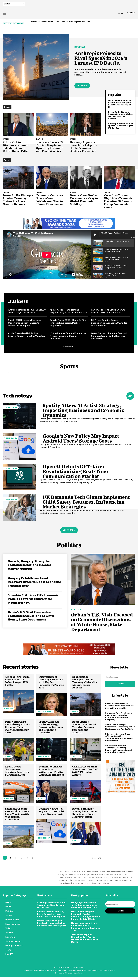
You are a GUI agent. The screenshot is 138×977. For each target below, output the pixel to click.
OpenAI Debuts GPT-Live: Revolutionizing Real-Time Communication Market (75, 471)
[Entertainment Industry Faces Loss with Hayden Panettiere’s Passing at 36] (51, 704)
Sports (7, 756)
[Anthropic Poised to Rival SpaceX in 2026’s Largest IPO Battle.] (36, 67)
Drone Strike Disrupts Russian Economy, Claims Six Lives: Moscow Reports (120, 115)
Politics (76, 609)
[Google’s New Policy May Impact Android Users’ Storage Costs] (19, 446)
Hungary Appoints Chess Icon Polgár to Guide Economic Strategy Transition (83, 146)
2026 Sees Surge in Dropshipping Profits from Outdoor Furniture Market (84, 938)
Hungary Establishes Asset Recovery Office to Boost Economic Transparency (34, 582)
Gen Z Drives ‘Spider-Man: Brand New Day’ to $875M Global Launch (85, 770)
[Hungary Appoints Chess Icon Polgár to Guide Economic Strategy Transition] (85, 124)
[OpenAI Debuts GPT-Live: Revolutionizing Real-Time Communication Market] (19, 477)
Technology (10, 407)
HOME (120, 13)
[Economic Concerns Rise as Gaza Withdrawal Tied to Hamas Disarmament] (52, 177)
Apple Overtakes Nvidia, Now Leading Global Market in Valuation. (27, 334)
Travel (7, 843)
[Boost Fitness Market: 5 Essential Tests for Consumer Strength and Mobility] (85, 749)
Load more (68, 346)
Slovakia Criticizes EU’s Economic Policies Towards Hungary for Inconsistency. (33, 599)
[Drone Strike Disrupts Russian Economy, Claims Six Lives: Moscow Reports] (18, 177)
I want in (120, 684)
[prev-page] (32, 24)
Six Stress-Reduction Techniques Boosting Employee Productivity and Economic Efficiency (118, 749)
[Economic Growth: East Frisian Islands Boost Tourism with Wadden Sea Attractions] (18, 836)
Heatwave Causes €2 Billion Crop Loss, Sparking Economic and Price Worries (49, 146)
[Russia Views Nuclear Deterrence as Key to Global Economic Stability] (86, 177)
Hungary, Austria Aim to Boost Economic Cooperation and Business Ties (85, 927)
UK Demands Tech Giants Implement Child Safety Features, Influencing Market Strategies (86, 501)
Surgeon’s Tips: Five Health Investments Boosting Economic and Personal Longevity (118, 716)
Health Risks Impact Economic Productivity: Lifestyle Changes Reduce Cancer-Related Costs (85, 915)
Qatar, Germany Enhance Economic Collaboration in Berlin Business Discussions (109, 335)
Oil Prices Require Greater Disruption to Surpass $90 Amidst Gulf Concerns (109, 322)
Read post (82, 85)
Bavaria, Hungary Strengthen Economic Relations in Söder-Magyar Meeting (30, 565)
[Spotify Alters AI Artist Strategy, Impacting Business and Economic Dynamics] (19, 416)
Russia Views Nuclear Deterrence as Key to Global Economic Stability (84, 200)
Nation (6, 139)
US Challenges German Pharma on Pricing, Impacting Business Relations (68, 335)
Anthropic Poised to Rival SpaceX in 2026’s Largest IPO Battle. (61, 21)
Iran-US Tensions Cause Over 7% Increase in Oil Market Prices (108, 311)
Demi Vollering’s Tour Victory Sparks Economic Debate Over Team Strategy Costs (17, 727)
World (6, 192)
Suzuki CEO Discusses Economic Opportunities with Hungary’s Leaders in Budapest (25, 322)
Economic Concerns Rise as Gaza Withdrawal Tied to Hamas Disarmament (50, 200)
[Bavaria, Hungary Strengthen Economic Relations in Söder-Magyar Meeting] (85, 833)
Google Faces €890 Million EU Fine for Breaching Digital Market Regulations (68, 322)
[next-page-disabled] (8, 373)
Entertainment (45, 711)
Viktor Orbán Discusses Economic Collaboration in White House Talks (16, 146)
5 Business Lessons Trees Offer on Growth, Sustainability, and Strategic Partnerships (119, 737)
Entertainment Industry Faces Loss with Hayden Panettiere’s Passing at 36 (119, 104)
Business (80, 47)
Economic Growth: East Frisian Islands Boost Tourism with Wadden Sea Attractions (17, 814)
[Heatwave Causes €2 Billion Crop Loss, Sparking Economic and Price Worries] (52, 124)
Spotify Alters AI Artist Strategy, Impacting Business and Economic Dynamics (83, 410)
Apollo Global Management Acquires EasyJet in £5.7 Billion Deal (68, 311)
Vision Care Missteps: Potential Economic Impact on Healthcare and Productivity (120, 726)
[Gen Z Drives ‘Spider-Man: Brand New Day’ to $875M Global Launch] (85, 791)
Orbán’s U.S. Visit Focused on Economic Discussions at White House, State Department (31, 616)
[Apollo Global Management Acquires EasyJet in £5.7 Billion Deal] (18, 791)
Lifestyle (76, 756)
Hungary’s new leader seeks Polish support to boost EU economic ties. (84, 905)
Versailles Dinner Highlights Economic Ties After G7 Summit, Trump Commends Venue (118, 201)
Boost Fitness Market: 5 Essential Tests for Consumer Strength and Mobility (84, 727)
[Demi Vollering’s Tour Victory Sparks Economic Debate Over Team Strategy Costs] (18, 749)
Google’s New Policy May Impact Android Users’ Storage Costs (81, 438)
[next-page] (36, 24)
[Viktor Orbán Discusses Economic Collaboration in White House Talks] (18, 124)
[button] (131, 12)
